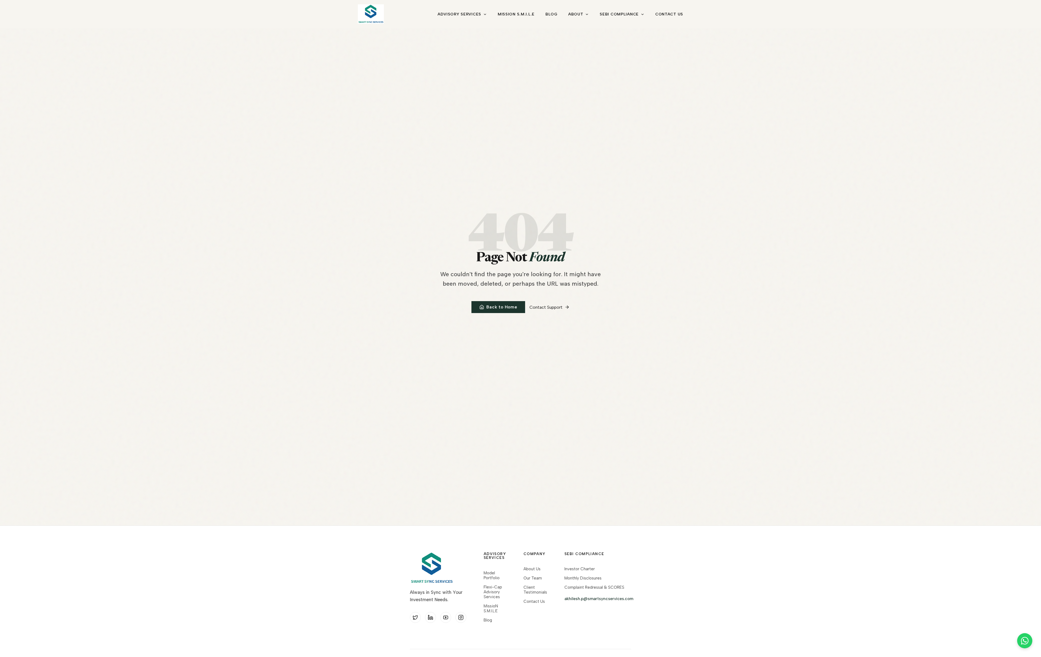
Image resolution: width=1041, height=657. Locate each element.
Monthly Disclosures (583, 578)
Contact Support (546, 307)
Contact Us (669, 14)
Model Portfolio (492, 575)
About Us (532, 568)
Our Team (532, 578)
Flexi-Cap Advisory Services (493, 592)
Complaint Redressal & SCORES (594, 587)
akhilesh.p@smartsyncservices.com (598, 598)
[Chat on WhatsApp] (1024, 640)
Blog (551, 14)
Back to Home (501, 307)
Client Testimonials (535, 590)
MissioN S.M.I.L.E (516, 14)
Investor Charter (579, 568)
